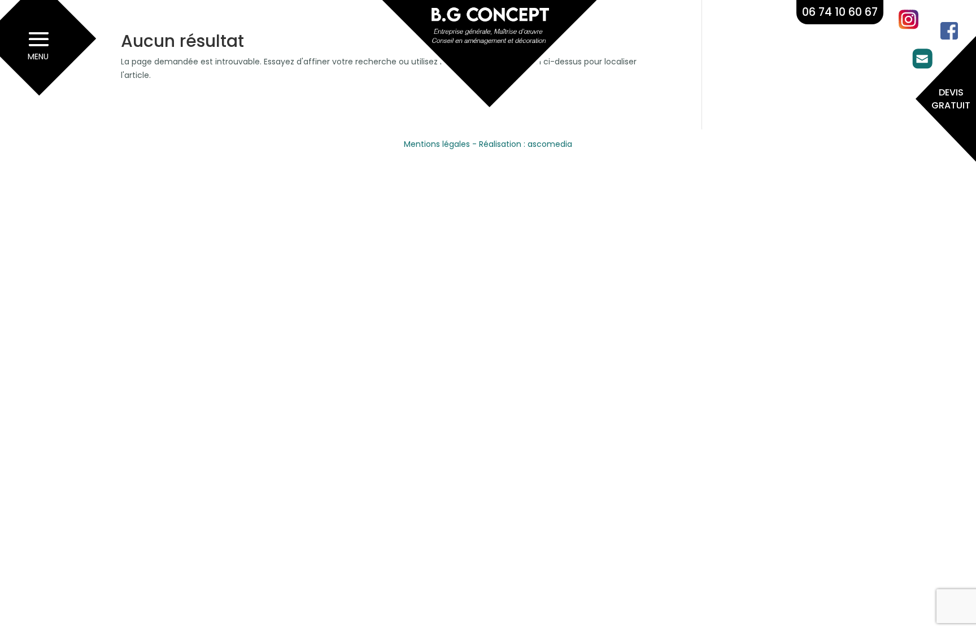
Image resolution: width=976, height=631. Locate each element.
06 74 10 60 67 (840, 12)
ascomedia (550, 144)
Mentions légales (437, 144)
